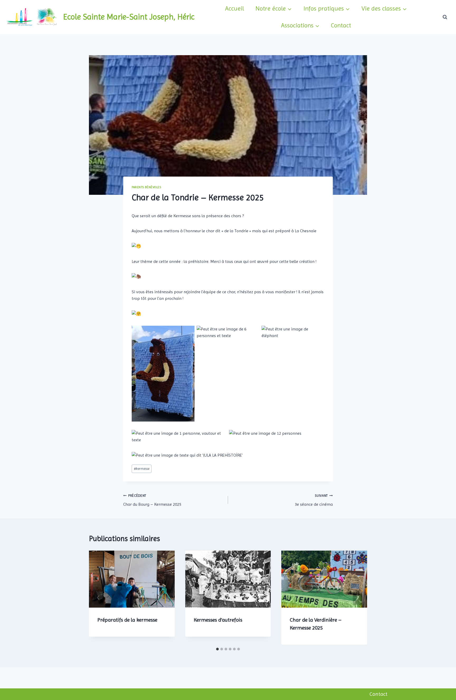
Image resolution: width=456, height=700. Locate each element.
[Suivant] (357, 597)
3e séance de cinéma (314, 500)
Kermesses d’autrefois (218, 620)
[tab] (217, 649)
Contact (341, 25)
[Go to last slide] (98, 597)
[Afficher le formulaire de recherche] (445, 17)
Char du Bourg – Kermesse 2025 (152, 500)
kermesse (141, 469)
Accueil (234, 8)
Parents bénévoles (146, 187)
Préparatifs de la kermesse (127, 620)
